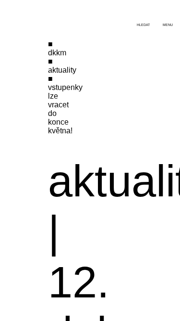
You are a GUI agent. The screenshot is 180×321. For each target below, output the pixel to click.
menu (168, 24)
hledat (143, 24)
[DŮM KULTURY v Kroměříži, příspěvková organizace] (37, 13)
